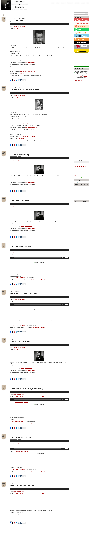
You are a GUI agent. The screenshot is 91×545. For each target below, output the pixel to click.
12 (79, 168)
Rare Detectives (26, 18)
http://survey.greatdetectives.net (26, 66)
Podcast (22, 18)
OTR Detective (19, 18)
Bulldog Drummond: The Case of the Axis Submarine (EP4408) (25, 89)
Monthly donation (83, 76)
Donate (83, 2)
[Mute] (64, 23)
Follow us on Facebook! (80, 201)
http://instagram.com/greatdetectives (27, 71)
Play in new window (17, 26)
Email (21, 28)
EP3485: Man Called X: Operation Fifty (19, 155)
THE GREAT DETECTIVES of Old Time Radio (19, 4)
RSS (24, 28)
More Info (86, 78)
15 (85, 168)
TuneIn (40, 254)
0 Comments (19, 21)
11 (77, 168)
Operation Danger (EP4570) (16, 20)
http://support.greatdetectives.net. (32, 62)
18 (77, 170)
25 (77, 172)
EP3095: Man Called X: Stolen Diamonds (20, 341)
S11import (26, 386)
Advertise (77, 2)
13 (81, 168)
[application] (39, 24)
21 (83, 170)
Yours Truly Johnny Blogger (13, 21)
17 (75, 170)
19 (79, 170)
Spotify (21, 254)
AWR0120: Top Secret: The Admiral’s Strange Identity (23, 293)
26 (79, 172)
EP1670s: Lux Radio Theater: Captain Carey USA (22, 485)
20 (81, 170)
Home (52, 2)
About (57, 2)
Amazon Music (27, 254)
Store (88, 2)
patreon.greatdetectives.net (26, 180)
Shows (62, 2)
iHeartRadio (32, 254)
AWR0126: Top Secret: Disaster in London (20, 247)
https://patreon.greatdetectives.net (28, 58)
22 (85, 170)
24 (75, 172)
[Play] (10, 23)
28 (83, 172)
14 (83, 168)
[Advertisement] (81, 60)
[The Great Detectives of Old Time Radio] (6, 5)
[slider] (66, 24)
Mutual (18, 87)
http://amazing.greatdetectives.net (18, 277)
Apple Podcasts (17, 28)
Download (23, 26)
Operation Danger (14, 18)
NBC (15, 152)
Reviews (69, 2)
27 (81, 172)
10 (75, 168)
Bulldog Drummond (13, 87)
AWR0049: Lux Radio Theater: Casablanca (20, 438)
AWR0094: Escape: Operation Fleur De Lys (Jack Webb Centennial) (26, 389)
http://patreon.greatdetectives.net (38, 279)
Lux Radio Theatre (20, 435)
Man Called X (12, 152)
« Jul (75, 175)
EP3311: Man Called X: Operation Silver (19, 201)
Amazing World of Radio (14, 244)
